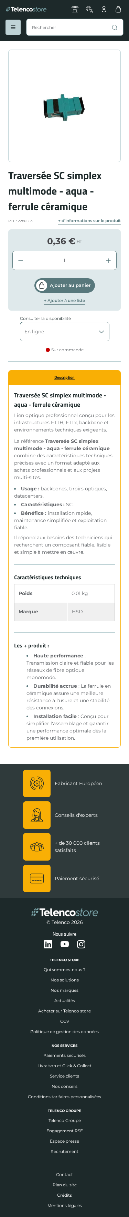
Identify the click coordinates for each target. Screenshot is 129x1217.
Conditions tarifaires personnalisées (64, 1096)
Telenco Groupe (65, 1120)
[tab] (64, 377)
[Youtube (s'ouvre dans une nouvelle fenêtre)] (65, 944)
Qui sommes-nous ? (65, 969)
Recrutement (64, 1151)
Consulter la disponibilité (45, 318)
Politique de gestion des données (64, 1031)
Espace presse (64, 1141)
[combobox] (74, 27)
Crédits (64, 1195)
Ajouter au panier (70, 285)
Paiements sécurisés (64, 1055)
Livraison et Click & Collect (64, 1065)
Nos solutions (65, 979)
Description (64, 377)
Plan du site (65, 1184)
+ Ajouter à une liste (64, 300)
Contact (64, 1174)
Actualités (64, 1000)
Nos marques (64, 990)
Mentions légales (64, 1205)
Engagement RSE (64, 1130)
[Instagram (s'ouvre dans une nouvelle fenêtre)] (81, 944)
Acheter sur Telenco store (64, 1010)
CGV (64, 1021)
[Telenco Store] (26, 9)
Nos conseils (64, 1086)
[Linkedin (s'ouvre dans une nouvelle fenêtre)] (48, 944)
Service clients (64, 1076)
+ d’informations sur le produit (89, 220)
